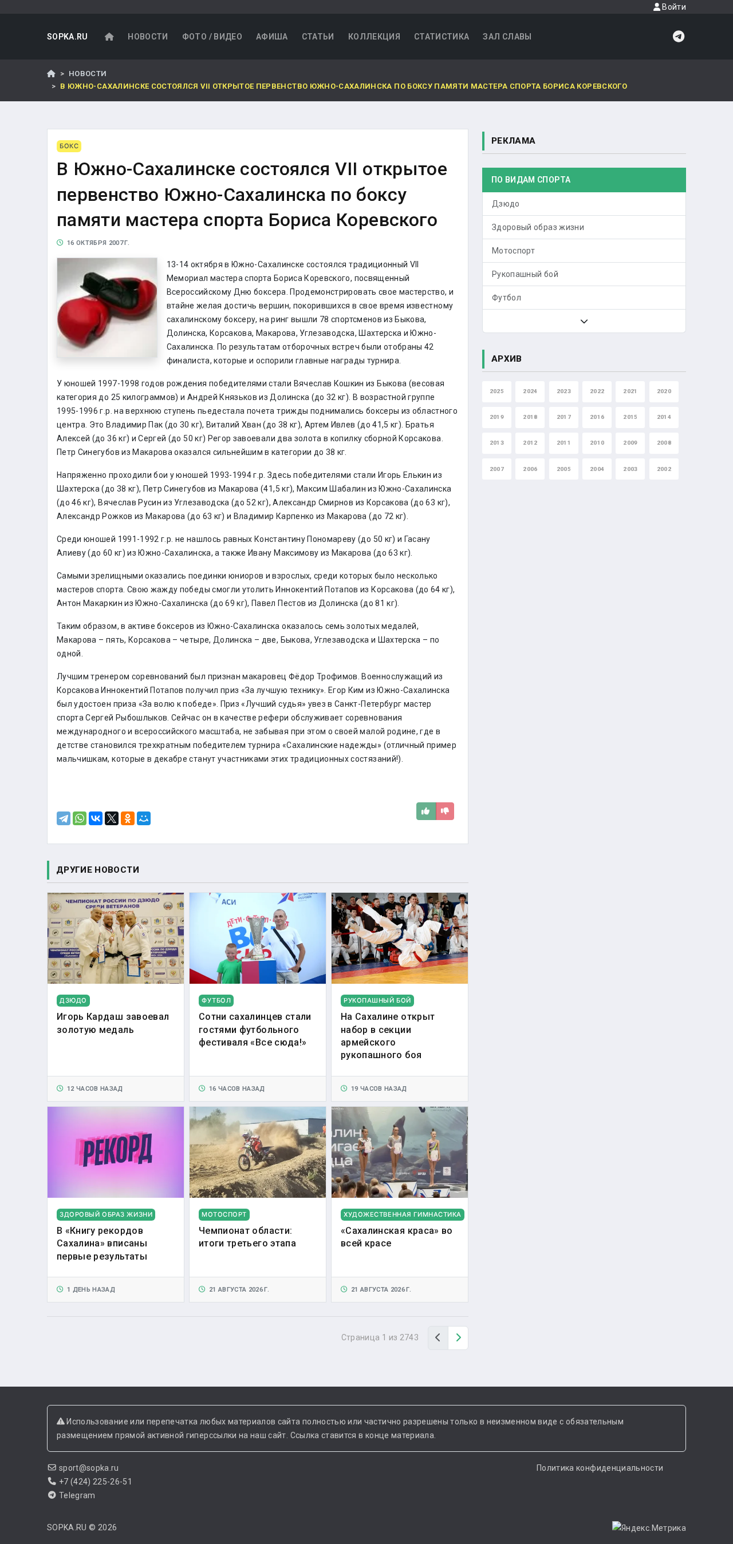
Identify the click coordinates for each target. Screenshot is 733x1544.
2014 (664, 417)
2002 (664, 469)
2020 (664, 391)
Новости (148, 36)
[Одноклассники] (128, 818)
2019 (497, 417)
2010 (597, 443)
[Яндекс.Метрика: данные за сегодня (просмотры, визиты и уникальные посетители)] (649, 1528)
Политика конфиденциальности (600, 1467)
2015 (630, 417)
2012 (530, 443)
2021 (630, 391)
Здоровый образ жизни (538, 227)
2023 (564, 391)
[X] (112, 818)
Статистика (442, 36)
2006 (530, 469)
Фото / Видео (212, 36)
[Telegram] (63, 818)
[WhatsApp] (79, 818)
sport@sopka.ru (89, 1467)
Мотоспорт (513, 250)
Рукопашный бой (525, 274)
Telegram (77, 1495)
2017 (564, 417)
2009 (630, 443)
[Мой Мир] (144, 818)
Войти (673, 6)
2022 (597, 391)
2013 (497, 443)
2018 (530, 417)
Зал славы (507, 36)
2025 (497, 391)
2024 (530, 391)
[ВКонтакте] (96, 818)
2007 (497, 469)
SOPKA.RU (67, 36)
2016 (597, 417)
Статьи (318, 36)
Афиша (272, 36)
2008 (664, 443)
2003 (630, 469)
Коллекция (374, 36)
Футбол (506, 297)
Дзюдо (506, 203)
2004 (597, 469)
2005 (564, 469)
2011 (564, 443)
